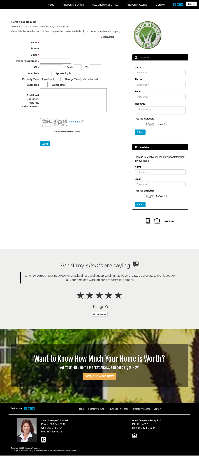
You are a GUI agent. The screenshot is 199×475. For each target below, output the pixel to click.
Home (81, 408)
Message (140, 103)
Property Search (96, 408)
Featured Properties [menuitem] (105, 4)
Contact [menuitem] (161, 4)
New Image (75, 121)
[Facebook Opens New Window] (174, 4)
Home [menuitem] (51, 4)
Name (138, 67)
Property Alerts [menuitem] (137, 4)
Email (192, 3)
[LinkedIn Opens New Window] (182, 4)
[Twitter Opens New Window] (178, 4)
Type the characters (144, 118)
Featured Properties (119, 408)
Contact (157, 408)
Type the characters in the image (67, 131)
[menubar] (106, 4)
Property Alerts (141, 408)
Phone (138, 79)
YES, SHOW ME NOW (99, 376)
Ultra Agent (71, 450)
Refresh (160, 124)
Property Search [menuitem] (73, 4)
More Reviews (99, 314)
